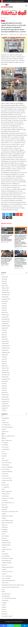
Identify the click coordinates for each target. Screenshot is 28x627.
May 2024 (4, 334)
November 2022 (5, 374)
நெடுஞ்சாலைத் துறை (6, 542)
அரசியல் (3, 420)
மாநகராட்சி (4, 573)
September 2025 (6, 299)
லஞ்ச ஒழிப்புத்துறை (6, 596)
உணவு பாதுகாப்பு (5, 447)
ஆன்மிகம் (4, 429)
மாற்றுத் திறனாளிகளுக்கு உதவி (8, 580)
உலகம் (3, 451)
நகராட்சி (7, 17)
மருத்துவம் (4, 569)
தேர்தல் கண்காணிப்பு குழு (7, 522)
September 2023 (6, 352)
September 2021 (6, 405)
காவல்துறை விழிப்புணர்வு (7, 471)
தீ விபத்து (4, 518)
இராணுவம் (4, 438)
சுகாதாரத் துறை (5, 496)
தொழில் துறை (5, 527)
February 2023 (5, 368)
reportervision (5, 34)
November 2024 (5, 321)
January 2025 (5, 316)
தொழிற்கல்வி (4, 531)
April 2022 (4, 390)
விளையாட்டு (4, 611)
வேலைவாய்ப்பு (5, 613)
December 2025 (5, 292)
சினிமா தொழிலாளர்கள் (7, 491)
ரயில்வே (3, 591)
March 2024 (5, 339)
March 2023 (5, 365)
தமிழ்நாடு (4, 513)
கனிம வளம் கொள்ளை (6, 462)
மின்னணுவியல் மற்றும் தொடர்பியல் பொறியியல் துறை (13, 584)
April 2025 (4, 310)
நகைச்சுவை (4, 538)
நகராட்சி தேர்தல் (5, 536)
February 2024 (5, 341)
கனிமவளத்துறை (5, 464)
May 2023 (4, 361)
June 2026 (4, 279)
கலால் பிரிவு (4, 455)
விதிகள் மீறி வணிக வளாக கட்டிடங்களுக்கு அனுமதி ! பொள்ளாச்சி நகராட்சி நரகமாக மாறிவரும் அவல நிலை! (6, 261)
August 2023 (5, 354)
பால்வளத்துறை (5, 553)
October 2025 (5, 296)
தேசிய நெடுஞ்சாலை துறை (7, 520)
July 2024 (4, 330)
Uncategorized (5, 418)
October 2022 (5, 376)
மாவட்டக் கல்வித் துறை (7, 576)
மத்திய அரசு (4, 564)
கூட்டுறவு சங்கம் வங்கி (6, 478)
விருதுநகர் (4, 607)
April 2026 (4, 283)
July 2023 (4, 356)
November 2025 (5, 294)
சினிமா (3, 489)
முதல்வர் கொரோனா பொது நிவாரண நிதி (10, 587)
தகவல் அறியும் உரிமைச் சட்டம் (8, 502)
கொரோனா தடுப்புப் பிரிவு (7, 480)
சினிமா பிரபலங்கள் (6, 493)
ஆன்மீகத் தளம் (5, 431)
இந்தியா (3, 433)
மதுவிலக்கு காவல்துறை (7, 562)
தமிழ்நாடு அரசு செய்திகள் (7, 516)
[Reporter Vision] (7, 6)
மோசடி (3, 589)
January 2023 (5, 370)
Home (3, 17)
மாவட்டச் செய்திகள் (6, 578)
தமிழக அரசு (4, 504)
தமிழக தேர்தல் (5, 507)
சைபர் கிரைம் (4, 500)
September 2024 (6, 325)
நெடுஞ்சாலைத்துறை (6, 544)
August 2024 (5, 328)
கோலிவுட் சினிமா (5, 484)
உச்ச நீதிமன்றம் (5, 444)
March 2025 (5, 312)
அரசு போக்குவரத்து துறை (7, 427)
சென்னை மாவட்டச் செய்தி (7, 498)
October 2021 (5, 403)
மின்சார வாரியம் (5, 582)
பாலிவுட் (3, 551)
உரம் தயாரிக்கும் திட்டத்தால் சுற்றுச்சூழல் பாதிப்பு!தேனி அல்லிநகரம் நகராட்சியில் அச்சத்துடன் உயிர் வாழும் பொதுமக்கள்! (6, 238)
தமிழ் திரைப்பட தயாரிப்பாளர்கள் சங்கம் (10, 511)
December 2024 (5, 319)
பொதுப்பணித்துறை (6, 556)
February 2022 (5, 394)
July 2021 (4, 410)
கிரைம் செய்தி (5, 473)
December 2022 (5, 372)
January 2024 (5, 343)
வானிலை (4, 604)
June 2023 (4, 359)
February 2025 (5, 314)
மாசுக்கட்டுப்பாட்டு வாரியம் (7, 571)
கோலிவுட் (4, 482)
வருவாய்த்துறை (5, 600)
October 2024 (5, 323)
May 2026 (4, 281)
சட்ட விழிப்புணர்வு (5, 487)
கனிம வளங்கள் (5, 460)
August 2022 (5, 381)
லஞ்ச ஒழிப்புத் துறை (6, 593)
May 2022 (4, 388)
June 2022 (4, 385)
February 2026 (5, 288)
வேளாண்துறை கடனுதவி (7, 616)
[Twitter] (7, 214)
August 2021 (5, 408)
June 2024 (4, 332)
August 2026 (5, 276)
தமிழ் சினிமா (4, 509)
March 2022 (5, 392)
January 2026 (5, 290)
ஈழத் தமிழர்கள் (5, 442)
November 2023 (5, 348)
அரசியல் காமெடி (5, 422)
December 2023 (5, 345)
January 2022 (5, 397)
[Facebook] (3, 214)
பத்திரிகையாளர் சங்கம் (7, 549)
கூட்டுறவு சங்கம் (5, 475)
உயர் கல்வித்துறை (5, 449)
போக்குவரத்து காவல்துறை (7, 558)
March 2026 (5, 285)
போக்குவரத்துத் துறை (6, 560)
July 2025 (4, 303)
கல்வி (3, 458)
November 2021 (5, 401)
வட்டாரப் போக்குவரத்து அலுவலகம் (9, 598)
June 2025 (4, 305)
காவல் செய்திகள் (5, 469)
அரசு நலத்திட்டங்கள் (6, 424)
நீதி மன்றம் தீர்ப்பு (5, 540)
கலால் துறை (4, 453)
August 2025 (5, 301)
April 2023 (4, 363)
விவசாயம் (4, 609)
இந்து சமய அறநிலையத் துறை (8, 435)
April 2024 (4, 336)
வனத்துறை (4, 602)
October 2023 (5, 350)
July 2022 (4, 383)
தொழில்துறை (5, 529)
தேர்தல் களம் (4, 524)
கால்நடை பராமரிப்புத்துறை (7, 467)
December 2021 (5, 399)
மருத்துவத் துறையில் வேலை (8, 567)
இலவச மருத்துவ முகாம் (7, 440)
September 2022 (6, 379)
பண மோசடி (4, 547)
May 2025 (4, 308)
